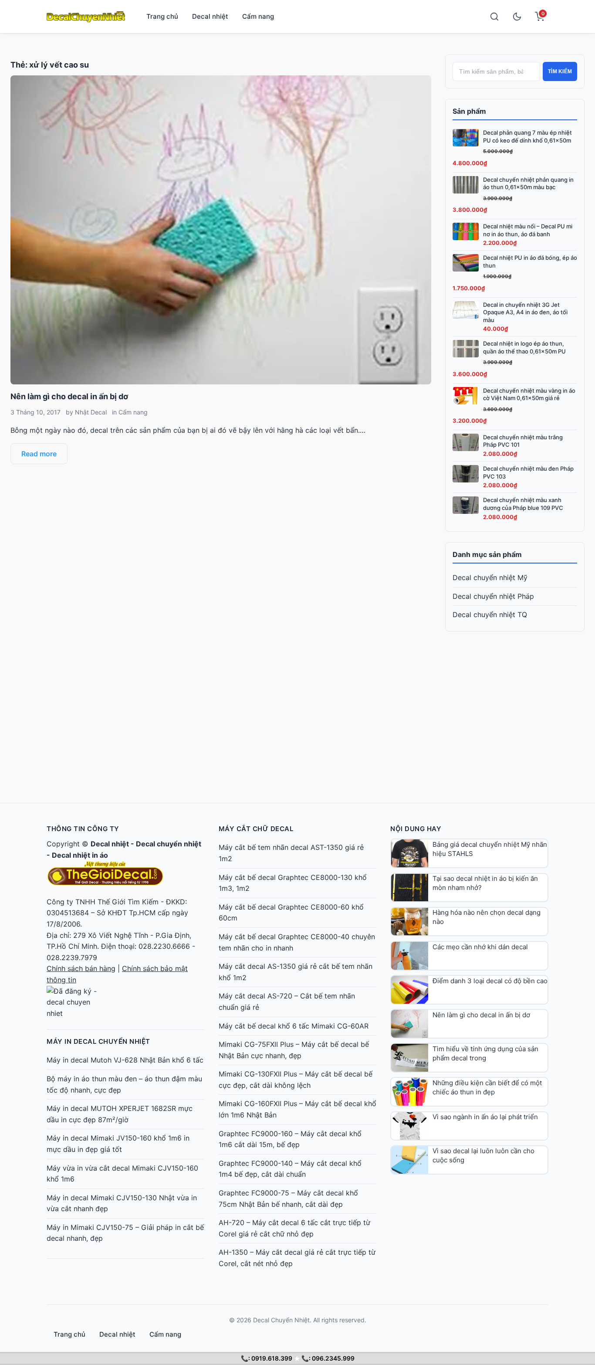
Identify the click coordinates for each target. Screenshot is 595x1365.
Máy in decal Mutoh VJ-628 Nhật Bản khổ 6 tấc (125, 1060)
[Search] (494, 16)
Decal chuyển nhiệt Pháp (493, 596)
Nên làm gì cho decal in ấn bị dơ (69, 396)
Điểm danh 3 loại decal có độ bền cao (490, 981)
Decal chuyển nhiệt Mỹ (490, 577)
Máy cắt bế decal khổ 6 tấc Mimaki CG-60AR (293, 1026)
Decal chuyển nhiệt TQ (490, 614)
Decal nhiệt (210, 16)
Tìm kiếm (560, 71)
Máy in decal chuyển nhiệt (98, 1041)
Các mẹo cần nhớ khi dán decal (480, 947)
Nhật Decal (91, 412)
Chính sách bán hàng (81, 968)
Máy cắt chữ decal (256, 829)
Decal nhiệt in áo (80, 855)
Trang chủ (162, 16)
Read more (39, 453)
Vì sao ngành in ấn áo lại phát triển (485, 1117)
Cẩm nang (258, 16)
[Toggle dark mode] (517, 16)
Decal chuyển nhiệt (168, 843)
